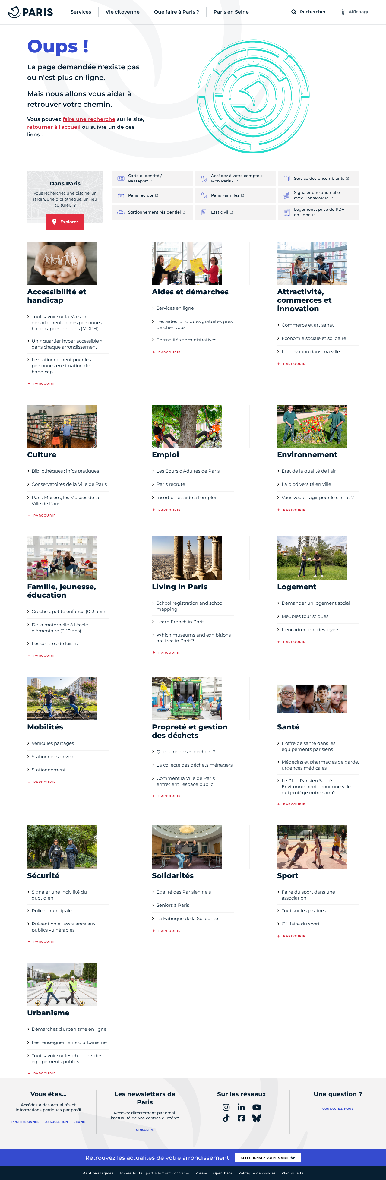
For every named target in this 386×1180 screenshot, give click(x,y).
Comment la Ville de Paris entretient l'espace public (186, 781)
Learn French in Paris (180, 622)
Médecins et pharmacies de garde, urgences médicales (320, 765)
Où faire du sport (301, 924)
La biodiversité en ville (306, 484)
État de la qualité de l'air (309, 471)
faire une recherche (89, 119)
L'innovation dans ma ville (311, 351)
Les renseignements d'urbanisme (69, 1042)
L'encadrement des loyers (310, 629)
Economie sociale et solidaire (314, 338)
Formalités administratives (186, 340)
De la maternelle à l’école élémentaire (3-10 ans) (60, 628)
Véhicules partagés (53, 743)
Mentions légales (97, 1173)
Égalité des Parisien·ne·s (184, 892)
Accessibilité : (154, 1173)
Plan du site (293, 1173)
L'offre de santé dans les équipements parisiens (308, 746)
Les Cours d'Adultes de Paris (188, 471)
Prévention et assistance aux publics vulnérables (64, 927)
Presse (201, 1173)
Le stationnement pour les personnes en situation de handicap (61, 366)
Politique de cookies (257, 1173)
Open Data (223, 1173)
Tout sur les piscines (304, 910)
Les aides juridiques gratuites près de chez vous (195, 324)
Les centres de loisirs (55, 643)
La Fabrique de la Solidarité (187, 918)
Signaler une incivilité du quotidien (59, 895)
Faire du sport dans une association (308, 895)
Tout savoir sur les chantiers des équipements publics (67, 1059)
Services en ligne (175, 308)
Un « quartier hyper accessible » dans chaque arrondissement (67, 344)
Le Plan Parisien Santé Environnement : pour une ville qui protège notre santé (316, 787)
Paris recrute (171, 484)
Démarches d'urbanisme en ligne (69, 1029)
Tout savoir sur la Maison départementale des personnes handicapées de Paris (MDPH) (67, 322)
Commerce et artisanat (308, 325)
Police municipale (52, 910)
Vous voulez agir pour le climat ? (318, 497)
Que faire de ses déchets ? (186, 752)
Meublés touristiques (305, 616)
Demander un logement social (316, 603)
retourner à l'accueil (54, 127)
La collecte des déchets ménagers (195, 765)
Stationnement (49, 770)
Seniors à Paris (173, 905)
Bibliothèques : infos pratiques (65, 471)
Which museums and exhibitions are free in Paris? (194, 638)
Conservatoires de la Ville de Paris (69, 484)
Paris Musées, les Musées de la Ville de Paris (65, 500)
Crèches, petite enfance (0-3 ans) (68, 611)
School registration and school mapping (190, 606)
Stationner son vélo (53, 756)
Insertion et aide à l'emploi (186, 497)
